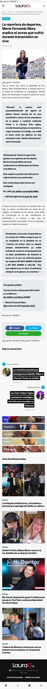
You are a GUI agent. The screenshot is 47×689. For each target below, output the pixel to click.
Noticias (10, 12)
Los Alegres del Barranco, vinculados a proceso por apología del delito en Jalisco (23, 504)
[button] (3, 5)
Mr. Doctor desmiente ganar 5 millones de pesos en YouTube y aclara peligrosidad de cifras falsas (23, 600)
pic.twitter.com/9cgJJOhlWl (16, 297)
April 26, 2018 (30, 196)
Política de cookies (32, 677)
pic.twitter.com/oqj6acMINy (25, 191)
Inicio (3, 12)
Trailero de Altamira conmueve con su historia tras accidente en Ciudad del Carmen (21, 650)
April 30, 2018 (28, 306)
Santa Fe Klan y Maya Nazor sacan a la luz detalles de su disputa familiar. (21, 551)
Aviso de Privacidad (15, 677)
